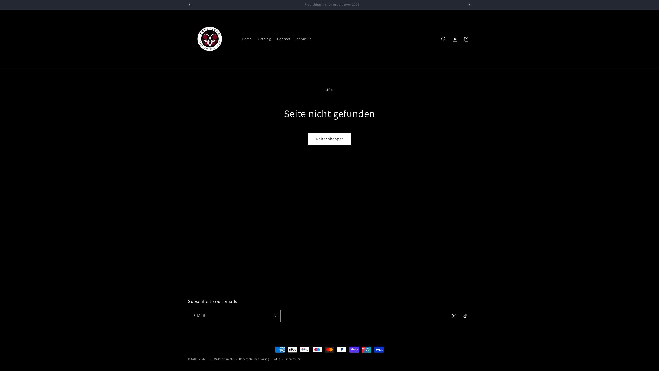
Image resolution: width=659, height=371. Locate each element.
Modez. (203, 359)
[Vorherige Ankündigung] (189, 5)
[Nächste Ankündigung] (469, 5)
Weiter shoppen (329, 138)
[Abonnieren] (274, 316)
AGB (277, 359)
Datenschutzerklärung (254, 359)
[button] (443, 39)
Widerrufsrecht (224, 359)
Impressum (292, 359)
